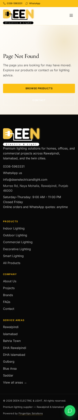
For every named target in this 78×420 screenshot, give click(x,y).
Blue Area (10, 368)
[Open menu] (71, 16)
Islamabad (10, 334)
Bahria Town (12, 341)
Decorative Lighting (17, 249)
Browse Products (39, 88)
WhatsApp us (12, 173)
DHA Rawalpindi (14, 348)
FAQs (6, 302)
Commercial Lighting (18, 242)
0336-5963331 (14, 166)
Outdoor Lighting (15, 235)
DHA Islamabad (14, 355)
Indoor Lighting (14, 228)
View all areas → (15, 382)
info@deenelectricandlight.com (25, 179)
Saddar (8, 375)
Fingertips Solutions (31, 413)
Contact (39, 100)
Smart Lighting (13, 256)
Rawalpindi (11, 327)
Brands (8, 295)
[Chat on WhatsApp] (69, 410)
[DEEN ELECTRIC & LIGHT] (19, 16)
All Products (11, 263)
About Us (9, 281)
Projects (9, 288)
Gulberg (8, 361)
